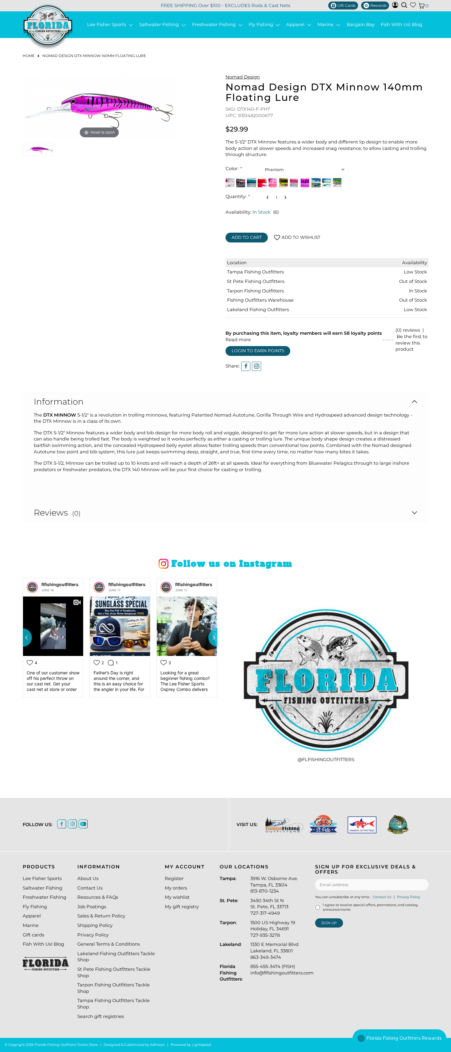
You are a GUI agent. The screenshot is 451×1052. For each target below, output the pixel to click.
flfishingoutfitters (60, 584)
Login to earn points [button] (258, 350)
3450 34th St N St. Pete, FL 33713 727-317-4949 (269, 907)
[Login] (395, 6)
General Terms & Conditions (108, 944)
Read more (238, 339)
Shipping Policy (95, 925)
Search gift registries (100, 1016)
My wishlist (177, 897)
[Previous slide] (22, 637)
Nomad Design (243, 77)
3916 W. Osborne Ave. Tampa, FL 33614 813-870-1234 (274, 885)
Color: (233, 168)
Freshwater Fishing (215, 24)
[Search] (404, 5)
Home (29, 55)
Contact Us (89, 888)
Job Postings (91, 906)
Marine (327, 24)
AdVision (157, 1044)
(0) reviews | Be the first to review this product (411, 339)
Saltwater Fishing (160, 24)
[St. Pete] (323, 825)
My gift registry (182, 906)
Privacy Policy (93, 935)
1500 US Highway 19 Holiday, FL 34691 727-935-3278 (272, 929)
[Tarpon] (362, 825)
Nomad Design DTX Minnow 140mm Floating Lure (94, 55)
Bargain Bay (361, 24)
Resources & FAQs (97, 897)
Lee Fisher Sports (108, 24)
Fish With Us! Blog (401, 24)
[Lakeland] (397, 824)
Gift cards (33, 935)
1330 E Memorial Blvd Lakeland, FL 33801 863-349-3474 (274, 951)
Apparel (296, 24)
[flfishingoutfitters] (32, 587)
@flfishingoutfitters (326, 759)
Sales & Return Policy (101, 916)
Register (174, 878)
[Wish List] (413, 6)
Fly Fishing (262, 24)
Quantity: (237, 196)
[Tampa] (284, 825)
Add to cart (247, 237)
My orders (176, 888)
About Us (87, 878)
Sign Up (329, 922)
